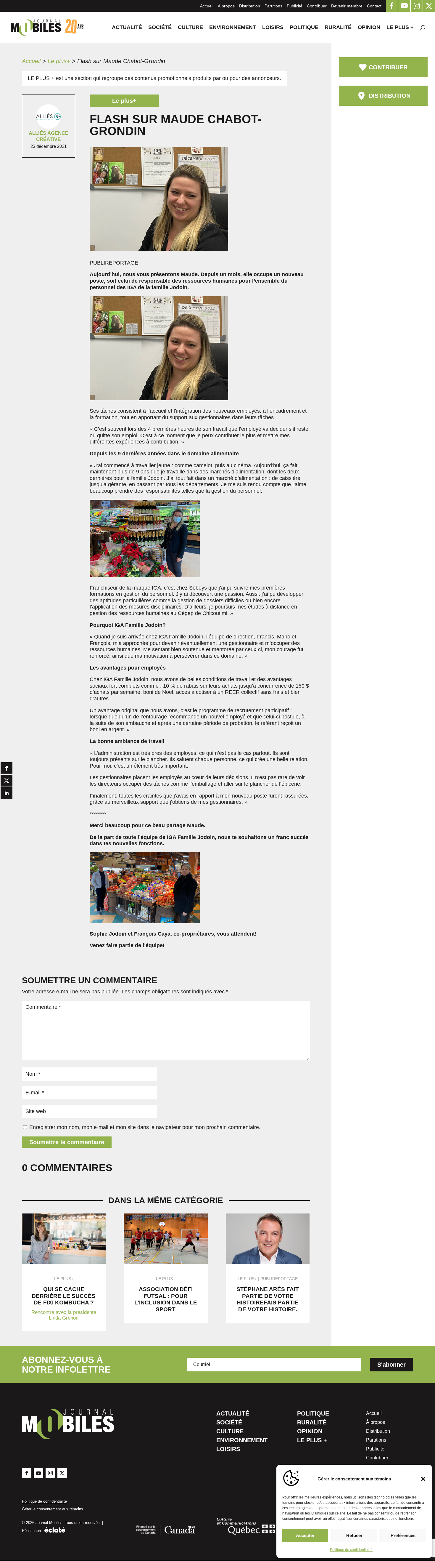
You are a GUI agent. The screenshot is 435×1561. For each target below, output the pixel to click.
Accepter (305, 1535)
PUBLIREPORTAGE (279, 1278)
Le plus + (400, 27)
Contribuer (317, 6)
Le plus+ (59, 61)
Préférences (403, 1535)
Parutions (273, 6)
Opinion (369, 27)
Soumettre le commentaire (66, 1142)
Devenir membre (346, 6)
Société (160, 27)
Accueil (206, 6)
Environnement (232, 27)
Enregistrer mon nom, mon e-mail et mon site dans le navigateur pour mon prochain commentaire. (144, 1127)
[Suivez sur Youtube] (38, 1473)
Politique (304, 27)
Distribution (249, 6)
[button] (423, 1479)
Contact (374, 6)
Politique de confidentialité (351, 1550)
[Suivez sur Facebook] (26, 1473)
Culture (190, 27)
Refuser (354, 1535)
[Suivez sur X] (62, 1473)
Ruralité (338, 27)
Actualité (127, 27)
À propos (226, 6)
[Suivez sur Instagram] (50, 1473)
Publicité (294, 6)
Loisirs (272, 27)
